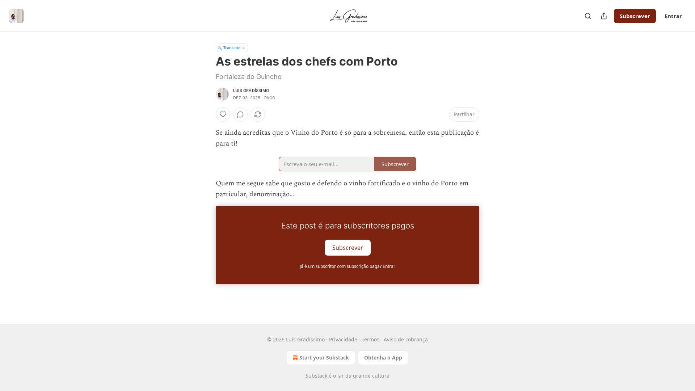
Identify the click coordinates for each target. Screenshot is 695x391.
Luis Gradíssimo (251, 90)
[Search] (588, 16)
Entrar (673, 16)
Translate (231, 47)
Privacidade (343, 339)
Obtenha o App (383, 357)
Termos (370, 339)
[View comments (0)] (240, 114)
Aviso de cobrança (406, 339)
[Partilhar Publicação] (604, 16)
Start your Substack (324, 357)
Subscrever (635, 16)
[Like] (223, 114)
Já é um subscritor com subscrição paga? (347, 266)
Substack (316, 375)
